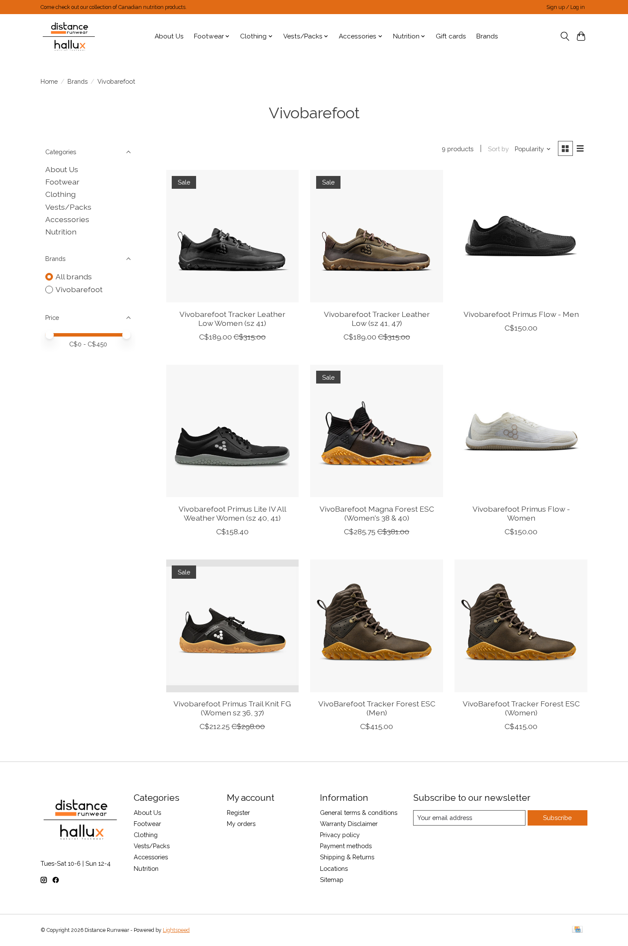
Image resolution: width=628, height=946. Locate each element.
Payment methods (346, 845)
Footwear (62, 181)
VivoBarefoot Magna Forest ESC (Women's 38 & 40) (377, 513)
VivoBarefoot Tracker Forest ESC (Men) (376, 708)
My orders (241, 823)
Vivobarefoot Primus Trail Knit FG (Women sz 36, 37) (232, 708)
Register (238, 812)
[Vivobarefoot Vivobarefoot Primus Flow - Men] (521, 236)
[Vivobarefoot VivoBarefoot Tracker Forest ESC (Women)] (521, 625)
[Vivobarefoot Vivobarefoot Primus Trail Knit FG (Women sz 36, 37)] (232, 625)
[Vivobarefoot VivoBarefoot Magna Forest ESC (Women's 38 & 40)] (376, 431)
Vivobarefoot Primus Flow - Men (521, 314)
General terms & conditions (358, 812)
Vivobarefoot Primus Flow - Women (521, 513)
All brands (74, 276)
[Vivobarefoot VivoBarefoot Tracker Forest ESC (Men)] (376, 625)
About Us (169, 36)
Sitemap (331, 879)
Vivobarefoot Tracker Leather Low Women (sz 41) (232, 319)
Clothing (60, 194)
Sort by (498, 148)
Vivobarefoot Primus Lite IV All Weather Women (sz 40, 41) (232, 513)
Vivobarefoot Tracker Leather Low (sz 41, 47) (377, 319)
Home (49, 81)
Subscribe (557, 817)
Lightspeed (176, 930)
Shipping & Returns (347, 857)
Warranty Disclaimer (349, 823)
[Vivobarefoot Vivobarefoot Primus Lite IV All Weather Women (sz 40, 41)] (232, 431)
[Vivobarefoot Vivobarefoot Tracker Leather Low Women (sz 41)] (232, 236)
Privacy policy (340, 834)
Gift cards (451, 36)
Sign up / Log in (565, 7)
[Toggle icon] (564, 36)
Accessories (67, 219)
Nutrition (60, 231)
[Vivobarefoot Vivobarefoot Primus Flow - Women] (521, 431)
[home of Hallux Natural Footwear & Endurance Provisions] (69, 36)
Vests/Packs (68, 206)
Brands (487, 36)
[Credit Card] (577, 930)
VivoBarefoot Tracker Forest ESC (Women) (521, 708)
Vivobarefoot (79, 289)
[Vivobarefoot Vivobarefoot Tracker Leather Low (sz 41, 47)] (376, 236)
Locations (334, 868)
